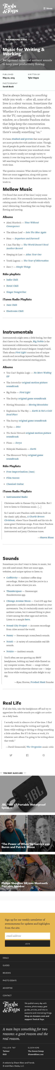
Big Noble (38, 341)
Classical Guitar (15, 484)
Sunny (9, 635)
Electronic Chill (15, 311)
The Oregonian (34, 746)
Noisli (9, 641)
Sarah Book (8, 86)
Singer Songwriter (16, 292)
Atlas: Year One (34, 254)
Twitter (6, 1051)
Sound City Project (16, 625)
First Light (20, 352)
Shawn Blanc (47, 537)
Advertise (8, 987)
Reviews (7, 972)
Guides (6, 965)
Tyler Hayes (33, 77)
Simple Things (23, 266)
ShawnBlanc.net (35, 1054)
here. (27, 619)
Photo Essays (9, 980)
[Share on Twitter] (10, 755)
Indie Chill (12, 279)
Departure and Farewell (27, 238)
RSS (5, 1054)
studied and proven (22, 138)
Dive (18, 426)
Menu (47, 8)
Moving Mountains (38, 404)
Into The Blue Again (36, 232)
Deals (6, 957)
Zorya (18, 442)
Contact (7, 995)
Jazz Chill (11, 305)
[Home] (10, 9)
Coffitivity (12, 577)
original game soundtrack (32, 398)
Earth (33, 449)
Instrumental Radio (17, 496)
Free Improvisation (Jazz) (20, 471)
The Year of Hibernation (36, 260)
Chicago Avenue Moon (18, 601)
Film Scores (12, 477)
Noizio (10, 651)
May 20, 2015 (9, 77)
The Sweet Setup (36, 1051)
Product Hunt (38, 682)
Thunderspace (14, 591)
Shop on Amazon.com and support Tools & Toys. (37, 1018)
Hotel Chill (12, 285)
